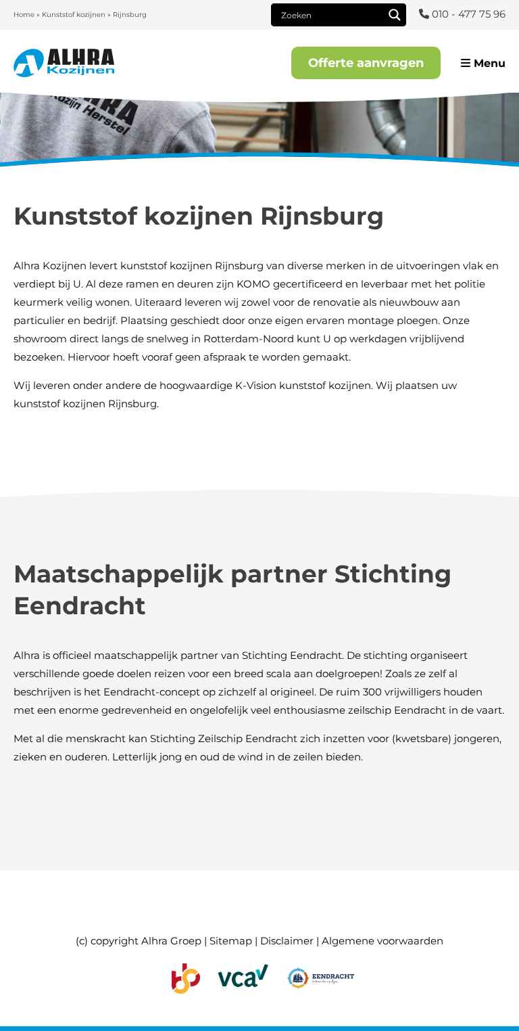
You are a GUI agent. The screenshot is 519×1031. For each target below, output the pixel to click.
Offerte (366, 62)
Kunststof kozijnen (73, 14)
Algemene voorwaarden (382, 940)
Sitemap (230, 940)
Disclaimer (287, 940)
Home (24, 14)
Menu (487, 63)
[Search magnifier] (394, 14)
